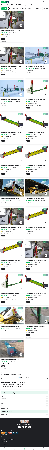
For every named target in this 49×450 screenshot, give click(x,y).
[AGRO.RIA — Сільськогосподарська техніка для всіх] (5, 2)
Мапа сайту (4, 441)
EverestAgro (24, 398)
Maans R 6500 (24, 414)
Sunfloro (24, 405)
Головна (4, 449)
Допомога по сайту (24, 424)
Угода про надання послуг (8, 439)
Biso (24, 396)
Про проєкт (4, 434)
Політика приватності (7, 437)
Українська (44, 445)
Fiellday (24, 401)
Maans (24, 403)
